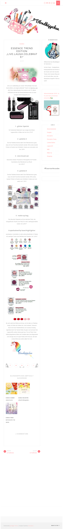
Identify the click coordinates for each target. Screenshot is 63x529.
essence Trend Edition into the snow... (10, 420)
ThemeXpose (30, 525)
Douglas (49, 132)
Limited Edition (51, 142)
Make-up (49, 153)
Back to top (54, 525)
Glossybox (50, 136)
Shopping (49, 156)
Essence (22, 43)
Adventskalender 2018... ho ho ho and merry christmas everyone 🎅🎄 (52, 96)
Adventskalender (51, 129)
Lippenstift (50, 146)
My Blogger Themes (14, 525)
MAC (48, 149)
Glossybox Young (51, 139)
